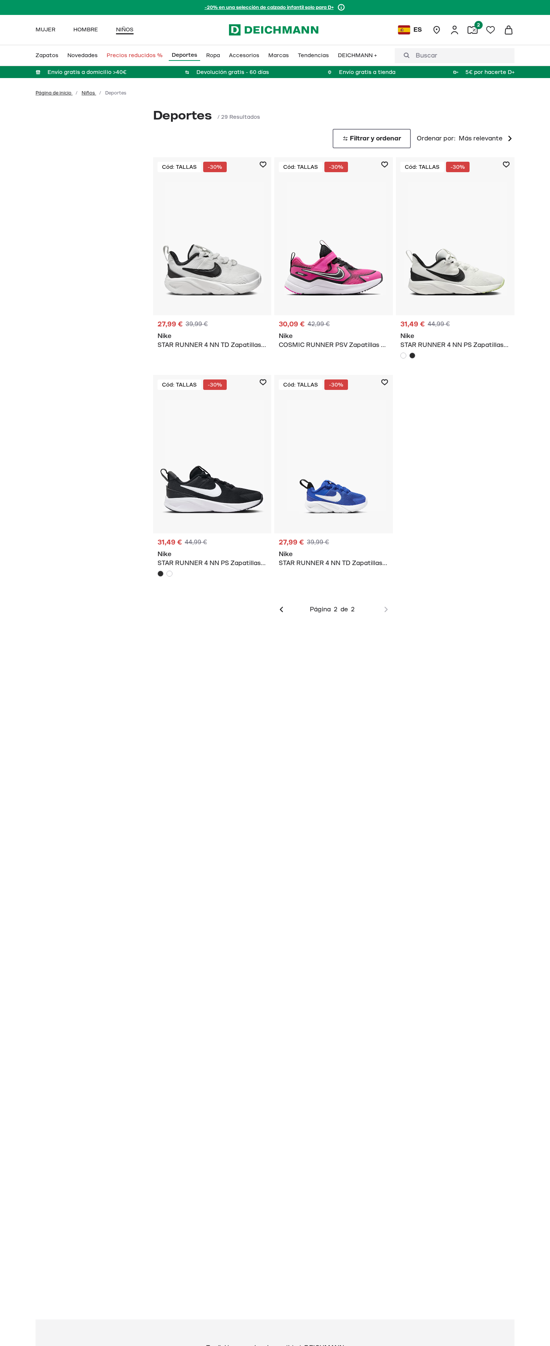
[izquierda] (281, 609)
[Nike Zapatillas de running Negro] (212, 478)
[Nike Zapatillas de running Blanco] (212, 257)
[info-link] (341, 7)
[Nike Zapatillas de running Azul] (333, 475)
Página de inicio (54, 93)
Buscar (426, 55)
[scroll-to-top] (531, 1327)
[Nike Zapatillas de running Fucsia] (333, 257)
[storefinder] (437, 30)
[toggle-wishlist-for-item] (263, 164)
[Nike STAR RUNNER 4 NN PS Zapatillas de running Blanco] (403, 355)
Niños (89, 93)
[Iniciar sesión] (455, 30)
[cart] (508, 30)
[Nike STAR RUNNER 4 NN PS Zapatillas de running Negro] (412, 355)
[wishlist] (490, 30)
